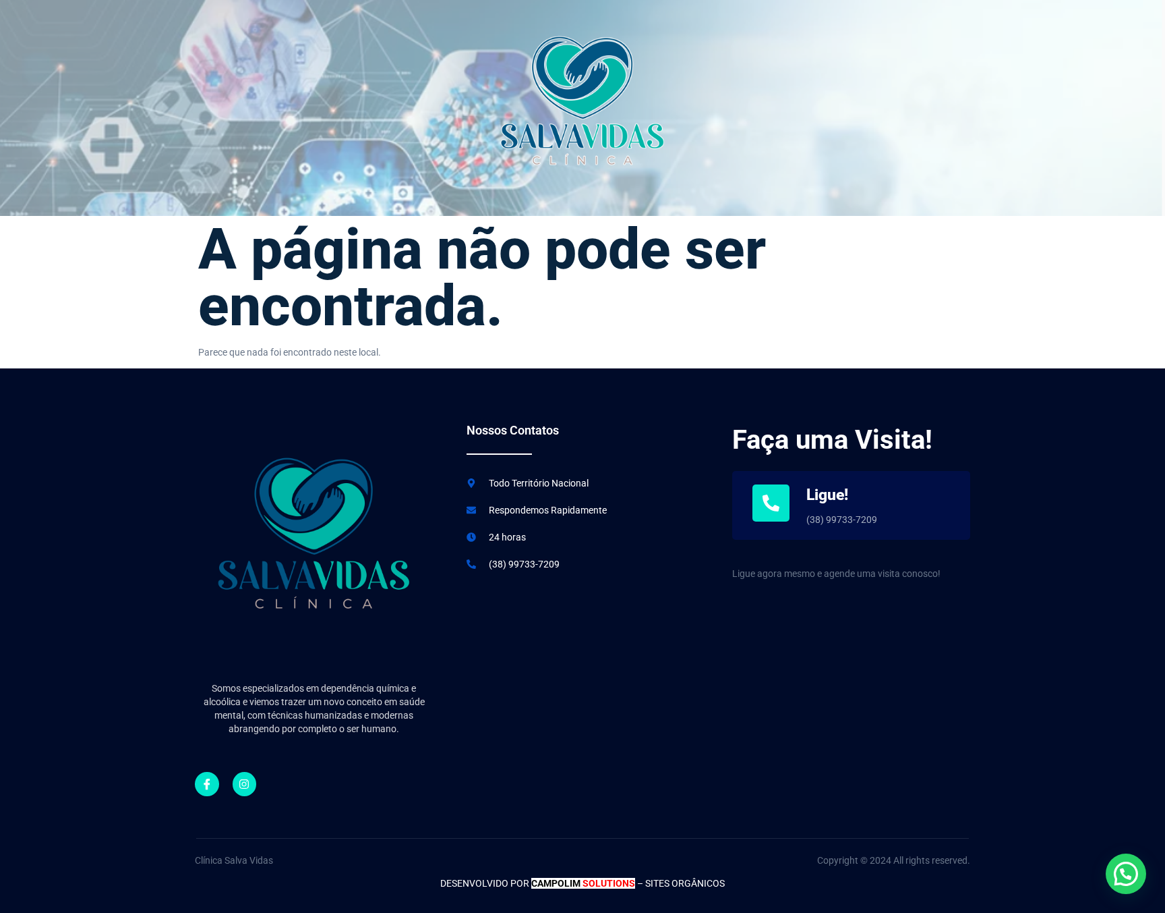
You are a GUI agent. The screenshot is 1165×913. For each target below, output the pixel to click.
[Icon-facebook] (207, 784)
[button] (1126, 874)
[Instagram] (245, 784)
